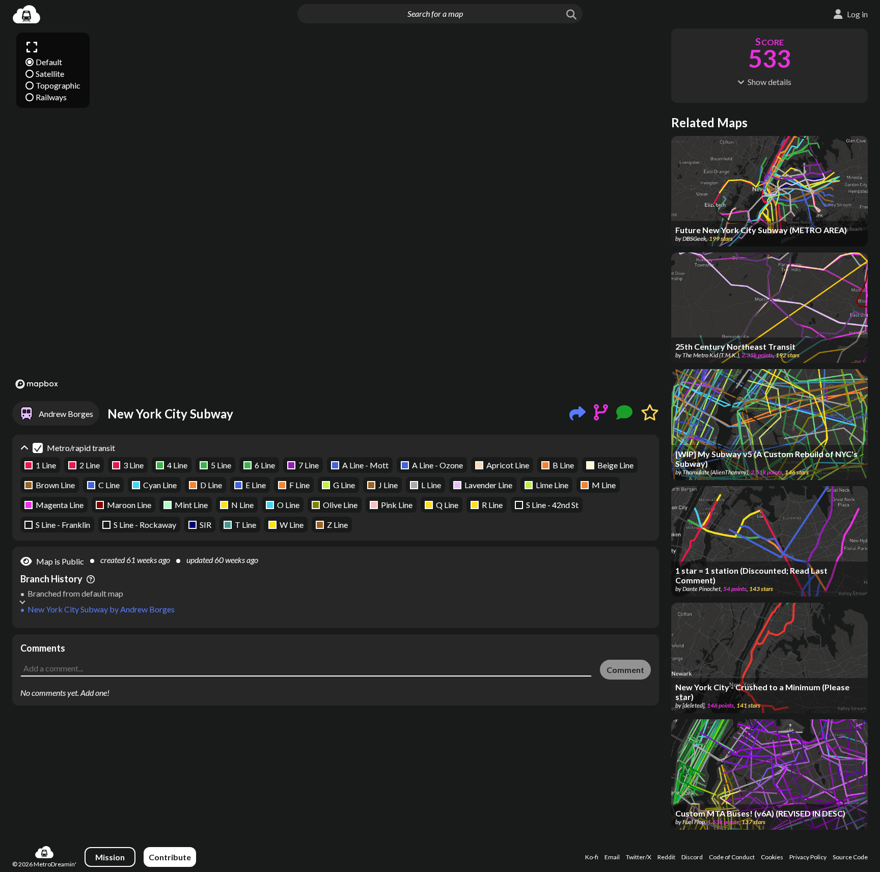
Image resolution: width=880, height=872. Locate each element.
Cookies (772, 857)
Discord (692, 857)
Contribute (170, 857)
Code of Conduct (732, 857)
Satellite (50, 73)
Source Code (850, 857)
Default (49, 62)
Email (612, 857)
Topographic (58, 85)
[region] (335, 210)
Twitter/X (638, 857)
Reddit (666, 857)
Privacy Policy (808, 857)
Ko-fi (591, 857)
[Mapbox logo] (36, 384)
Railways (51, 97)
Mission (110, 857)
